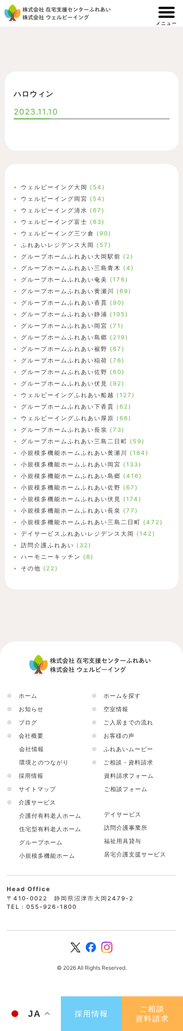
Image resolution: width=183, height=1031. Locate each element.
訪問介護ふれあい (47, 545)
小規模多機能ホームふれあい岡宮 (71, 464)
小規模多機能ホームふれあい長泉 (71, 510)
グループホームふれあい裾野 (64, 348)
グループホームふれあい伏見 (64, 383)
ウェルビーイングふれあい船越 (67, 394)
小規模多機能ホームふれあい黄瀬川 (74, 452)
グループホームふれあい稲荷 (64, 360)
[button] (25, 736)
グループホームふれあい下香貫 (67, 406)
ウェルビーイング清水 (54, 210)
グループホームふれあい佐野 (64, 371)
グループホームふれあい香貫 (64, 302)
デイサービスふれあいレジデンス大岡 (77, 533)
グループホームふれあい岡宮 (64, 325)
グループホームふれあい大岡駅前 (71, 256)
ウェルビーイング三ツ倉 (57, 233)
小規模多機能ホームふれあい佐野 (71, 487)
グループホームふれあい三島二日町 (74, 441)
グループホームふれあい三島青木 (71, 267)
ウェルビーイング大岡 (54, 187)
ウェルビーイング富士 (54, 221)
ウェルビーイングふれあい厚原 (67, 418)
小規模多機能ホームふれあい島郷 (71, 475)
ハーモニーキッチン (51, 556)
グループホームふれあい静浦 (64, 314)
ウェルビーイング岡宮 (54, 198)
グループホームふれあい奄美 (64, 279)
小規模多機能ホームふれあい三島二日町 (81, 521)
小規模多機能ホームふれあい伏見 (71, 498)
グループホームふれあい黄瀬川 (67, 291)
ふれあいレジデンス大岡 (57, 244)
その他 (31, 568)
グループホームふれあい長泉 (64, 429)
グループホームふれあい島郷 (64, 337)
